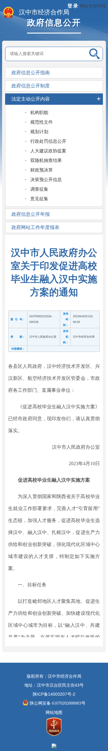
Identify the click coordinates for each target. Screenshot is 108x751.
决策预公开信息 (46, 179)
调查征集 (39, 189)
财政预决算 (41, 170)
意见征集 (39, 198)
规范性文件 (41, 122)
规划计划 (39, 131)
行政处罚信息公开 (48, 141)
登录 (73, 5)
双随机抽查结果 (46, 160)
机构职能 (39, 112)
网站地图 (54, 712)
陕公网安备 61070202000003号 (58, 703)
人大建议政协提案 (48, 150)
